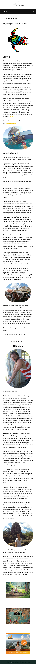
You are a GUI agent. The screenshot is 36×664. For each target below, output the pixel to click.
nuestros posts (11, 123)
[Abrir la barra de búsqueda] (33, 11)
